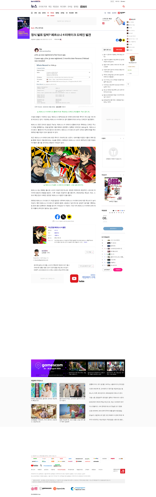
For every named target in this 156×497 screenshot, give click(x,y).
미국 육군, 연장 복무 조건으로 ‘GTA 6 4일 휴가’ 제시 (114, 86)
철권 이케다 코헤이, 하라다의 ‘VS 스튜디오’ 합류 (114, 65)
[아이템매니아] (44, 461)
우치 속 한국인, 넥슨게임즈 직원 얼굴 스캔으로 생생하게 (107, 419)
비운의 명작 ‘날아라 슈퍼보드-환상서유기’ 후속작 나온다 (114, 70)
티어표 (130, 44)
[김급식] (53, 461)
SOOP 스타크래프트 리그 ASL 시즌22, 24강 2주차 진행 (51, 270)
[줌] (70, 458)
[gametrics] (35, 461)
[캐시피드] (87, 461)
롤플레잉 (56, 233)
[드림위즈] (121, 458)
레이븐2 (131, 33)
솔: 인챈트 (131, 22)
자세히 (85, 242)
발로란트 (113, 245)
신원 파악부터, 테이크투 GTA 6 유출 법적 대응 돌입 (105, 411)
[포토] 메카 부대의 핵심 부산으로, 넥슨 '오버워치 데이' (106, 402)
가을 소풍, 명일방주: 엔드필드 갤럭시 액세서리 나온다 (106, 397)
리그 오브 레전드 (115, 240)
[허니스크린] (61, 461)
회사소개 (33, 469)
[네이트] (61, 458)
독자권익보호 (71, 469)
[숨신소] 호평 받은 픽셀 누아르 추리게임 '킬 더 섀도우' (114, 96)
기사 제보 (88, 252)
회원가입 (117, 1)
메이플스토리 (114, 251)
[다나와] (87, 458)
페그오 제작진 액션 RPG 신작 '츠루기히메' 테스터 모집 (114, 91)
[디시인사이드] (96, 461)
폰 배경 (130, 50)
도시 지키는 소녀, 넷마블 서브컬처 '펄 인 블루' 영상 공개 (114, 81)
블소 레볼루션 (132, 41)
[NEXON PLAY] (79, 458)
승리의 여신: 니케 (133, 39)
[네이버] (35, 458)
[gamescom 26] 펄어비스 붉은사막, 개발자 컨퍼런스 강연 (96, 373)
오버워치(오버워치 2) (116, 248)
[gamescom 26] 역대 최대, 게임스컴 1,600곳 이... (77, 373)
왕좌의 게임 (132, 25)
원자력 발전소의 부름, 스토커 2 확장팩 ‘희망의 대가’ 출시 (52, 265)
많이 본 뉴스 (107, 49)
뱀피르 (130, 27)
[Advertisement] (64, 21)
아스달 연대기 (132, 36)
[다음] (53, 458)
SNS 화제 (119, 49)
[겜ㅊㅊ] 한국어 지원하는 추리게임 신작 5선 (114, 55)
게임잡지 (104, 175)
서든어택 (113, 259)
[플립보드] (79, 461)
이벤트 (104, 138)
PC (36, 28)
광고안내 (46, 469)
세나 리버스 (132, 30)
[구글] (44, 458)
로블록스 (113, 262)
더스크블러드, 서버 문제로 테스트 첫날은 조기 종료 (105, 406)
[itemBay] (96, 458)
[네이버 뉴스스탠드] (58, 465)
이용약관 (53, 469)
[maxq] (113, 458)
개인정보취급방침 (61, 469)
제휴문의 (40, 469)
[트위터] (42, 465)
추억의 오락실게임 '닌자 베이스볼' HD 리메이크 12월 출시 (114, 76)
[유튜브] (35, 465)
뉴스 (32, 28)
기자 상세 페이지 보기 (85, 266)
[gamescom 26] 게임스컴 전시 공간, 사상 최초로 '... (115, 373)
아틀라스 (56, 235)
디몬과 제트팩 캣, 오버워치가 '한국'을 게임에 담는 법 (106, 388)
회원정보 (94, 469)
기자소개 (100, 469)
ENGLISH (57, 39)
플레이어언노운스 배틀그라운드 (119, 257)
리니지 (112, 254)
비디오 (40, 28)
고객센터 (87, 469)
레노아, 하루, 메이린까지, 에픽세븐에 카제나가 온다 (105, 393)
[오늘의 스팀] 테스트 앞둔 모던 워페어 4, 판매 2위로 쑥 (106, 415)
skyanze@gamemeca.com (41, 260)
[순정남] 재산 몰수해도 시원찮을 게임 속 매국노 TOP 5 (114, 101)
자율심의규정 (80, 469)
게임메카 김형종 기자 (36, 39)
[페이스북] (49, 465)
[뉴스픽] (70, 461)
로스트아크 (114, 265)
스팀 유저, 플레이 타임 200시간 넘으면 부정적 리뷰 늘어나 (114, 60)
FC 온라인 (113, 243)
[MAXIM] (105, 458)
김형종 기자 (46, 253)
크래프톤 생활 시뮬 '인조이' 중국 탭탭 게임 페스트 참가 (51, 267)
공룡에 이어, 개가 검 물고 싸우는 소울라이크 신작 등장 (106, 384)
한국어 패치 (132, 47)
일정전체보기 (113, 228)
